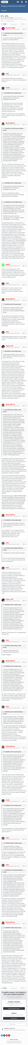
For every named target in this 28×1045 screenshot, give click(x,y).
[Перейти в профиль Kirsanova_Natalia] (3, 28)
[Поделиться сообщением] (25, 29)
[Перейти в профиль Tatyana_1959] (3, 346)
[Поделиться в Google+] (7, 1035)
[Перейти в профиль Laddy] (3, 74)
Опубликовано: (12, 29)
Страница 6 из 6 (14, 24)
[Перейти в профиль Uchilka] (3, 88)
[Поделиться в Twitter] (2, 1035)
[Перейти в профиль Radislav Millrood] (3, 123)
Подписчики (12, 1024)
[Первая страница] (1, 24)
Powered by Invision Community (14, 1042)
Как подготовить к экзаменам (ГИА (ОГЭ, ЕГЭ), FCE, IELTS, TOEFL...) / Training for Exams (13, 19)
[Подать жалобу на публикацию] (23, 29)
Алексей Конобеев (8, 17)
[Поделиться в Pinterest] (9, 1035)
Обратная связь (14, 1039)
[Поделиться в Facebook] (4, 1035)
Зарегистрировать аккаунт (14, 1008)
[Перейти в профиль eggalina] (3, 265)
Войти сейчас (14, 1018)
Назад (4, 988)
